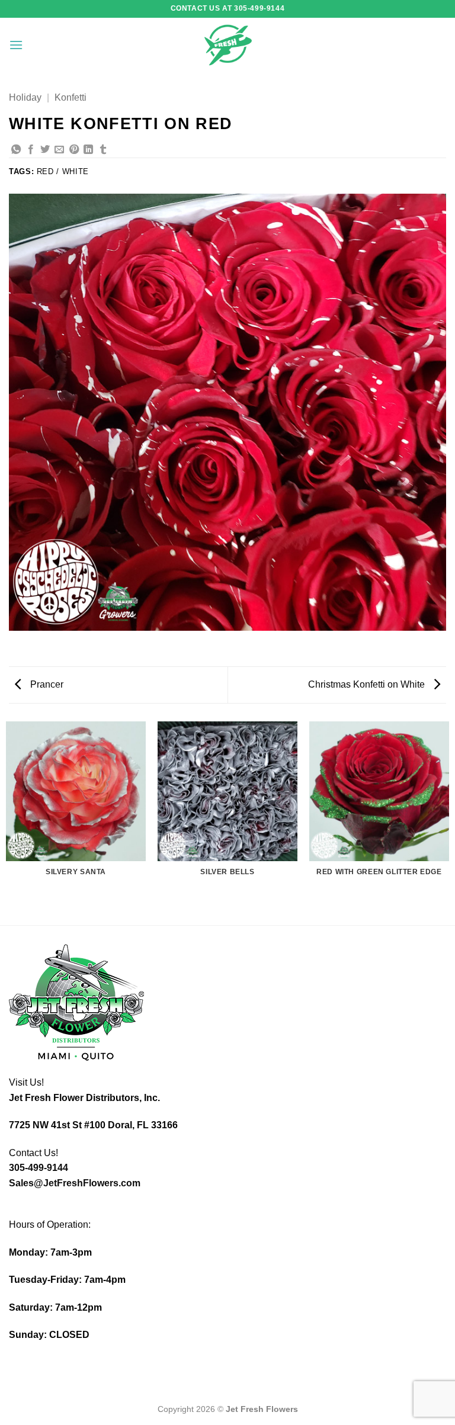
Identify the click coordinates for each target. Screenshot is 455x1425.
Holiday (25, 97)
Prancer (45, 684)
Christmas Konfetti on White (367, 684)
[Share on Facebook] (31, 150)
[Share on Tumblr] (103, 150)
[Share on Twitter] (45, 150)
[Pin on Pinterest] (74, 150)
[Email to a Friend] (59, 150)
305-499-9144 (38, 1168)
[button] (16, 44)
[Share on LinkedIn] (88, 150)
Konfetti (70, 97)
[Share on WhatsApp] (16, 150)
